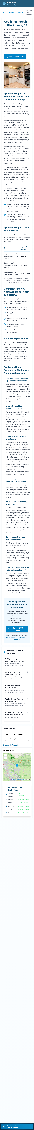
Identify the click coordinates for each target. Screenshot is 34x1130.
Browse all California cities (11, 745)
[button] (17, 765)
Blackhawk (20, 12)
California (11, 12)
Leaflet (14, 779)
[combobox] (6, 739)
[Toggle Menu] (30, 4)
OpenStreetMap (20, 779)
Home (3, 12)
